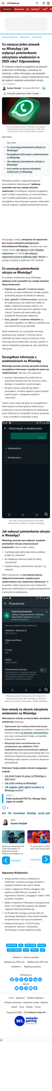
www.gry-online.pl (9, 37)
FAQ (9, 813)
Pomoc (38, 1007)
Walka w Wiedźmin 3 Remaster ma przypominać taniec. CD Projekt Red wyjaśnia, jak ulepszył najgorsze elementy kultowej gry (27, 905)
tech (4, 813)
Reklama (44, 1002)
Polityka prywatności (13, 1002)
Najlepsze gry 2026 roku (14, 962)
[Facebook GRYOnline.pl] (12, 979)
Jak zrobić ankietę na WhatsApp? (21, 783)
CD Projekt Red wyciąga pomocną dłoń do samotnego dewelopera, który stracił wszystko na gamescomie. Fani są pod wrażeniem (26, 916)
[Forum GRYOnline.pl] (40, 979)
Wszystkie (11, 945)
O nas (11, 998)
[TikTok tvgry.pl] (21, 988)
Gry (27, 9)
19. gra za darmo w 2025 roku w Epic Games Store (38, 847)
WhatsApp (31, 813)
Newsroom (19, 9)
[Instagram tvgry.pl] (26, 988)
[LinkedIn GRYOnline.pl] (35, 979)
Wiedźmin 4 (16, 966)
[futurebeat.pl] (8, 84)
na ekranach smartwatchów (34, 733)
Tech (26, 950)
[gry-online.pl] (13, 3)
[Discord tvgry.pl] (31, 988)
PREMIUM (7, 9)
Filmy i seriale (14, 950)
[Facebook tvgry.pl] (35, 988)
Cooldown (30, 945)
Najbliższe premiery (32, 966)
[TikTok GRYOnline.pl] (26, 979)
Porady (41, 945)
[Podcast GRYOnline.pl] (31, 979)
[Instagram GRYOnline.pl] (17, 979)
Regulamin (20, 998)
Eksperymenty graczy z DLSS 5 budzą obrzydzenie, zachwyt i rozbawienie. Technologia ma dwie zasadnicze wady (23, 926)
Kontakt (29, 1007)
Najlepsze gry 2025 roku (37, 962)
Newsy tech (37, 37)
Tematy (34, 950)
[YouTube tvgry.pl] (17, 988)
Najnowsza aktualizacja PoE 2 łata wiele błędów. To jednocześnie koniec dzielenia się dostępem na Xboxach (13, 847)
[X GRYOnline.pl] (21, 979)
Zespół (14, 1007)
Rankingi (35, 9)
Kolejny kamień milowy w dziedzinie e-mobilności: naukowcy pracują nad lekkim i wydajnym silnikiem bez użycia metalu (25, 881)
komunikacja (19, 813)
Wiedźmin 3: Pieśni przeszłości (26, 957)
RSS (42, 950)
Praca (21, 1007)
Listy (44, 9)
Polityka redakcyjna (35, 998)
